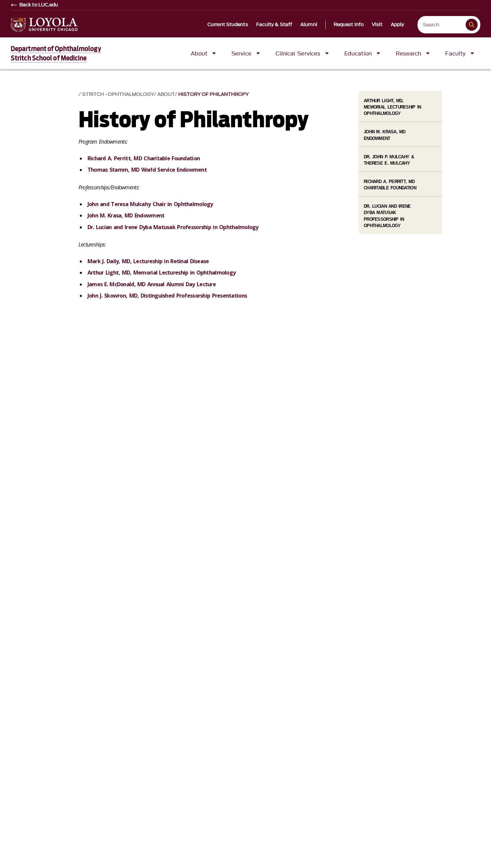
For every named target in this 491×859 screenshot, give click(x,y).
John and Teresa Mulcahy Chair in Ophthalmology (150, 204)
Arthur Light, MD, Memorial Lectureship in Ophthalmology (161, 272)
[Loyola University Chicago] (44, 25)
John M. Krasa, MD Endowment (126, 215)
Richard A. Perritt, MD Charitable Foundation (144, 158)
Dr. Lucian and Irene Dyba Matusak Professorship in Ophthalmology (173, 227)
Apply (397, 24)
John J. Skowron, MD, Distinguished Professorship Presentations (167, 295)
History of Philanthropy (213, 94)
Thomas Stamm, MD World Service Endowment (147, 169)
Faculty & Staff (274, 24)
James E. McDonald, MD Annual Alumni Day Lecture (152, 284)
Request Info (349, 24)
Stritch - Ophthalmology (118, 94)
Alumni (308, 24)
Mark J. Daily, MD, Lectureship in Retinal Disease (148, 261)
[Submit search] (472, 25)
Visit (377, 24)
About (166, 94)
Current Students (227, 24)
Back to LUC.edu (38, 5)
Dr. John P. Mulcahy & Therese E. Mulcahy (389, 160)
